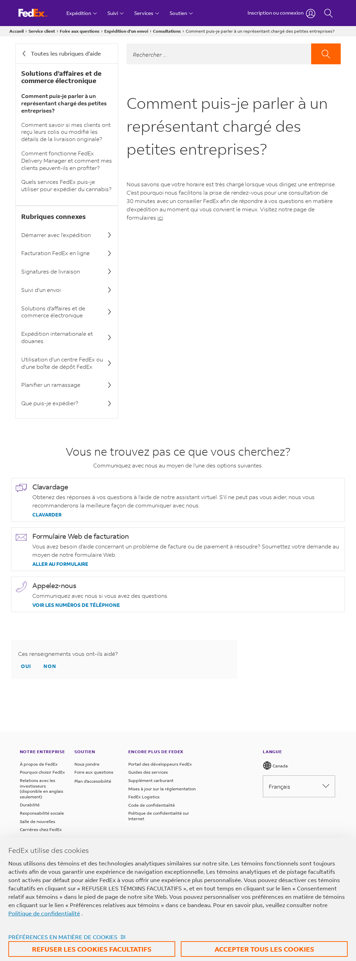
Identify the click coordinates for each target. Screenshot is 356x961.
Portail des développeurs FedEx (160, 764)
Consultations (167, 31)
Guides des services (148, 772)
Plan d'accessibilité (92, 781)
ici (160, 217)
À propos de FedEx (39, 764)
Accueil (16, 31)
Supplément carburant (150, 780)
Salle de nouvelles (37, 821)
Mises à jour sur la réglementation (162, 788)
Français (279, 786)
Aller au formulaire (60, 564)
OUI (26, 666)
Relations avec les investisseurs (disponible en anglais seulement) (41, 788)
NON (49, 666)
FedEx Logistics (144, 796)
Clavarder (47, 514)
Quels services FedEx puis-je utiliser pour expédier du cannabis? (66, 185)
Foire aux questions (79, 31)
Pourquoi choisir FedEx (42, 772)
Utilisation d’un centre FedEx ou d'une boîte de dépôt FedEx (62, 363)
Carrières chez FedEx (41, 829)
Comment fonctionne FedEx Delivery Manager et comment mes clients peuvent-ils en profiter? (66, 160)
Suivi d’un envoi (41, 289)
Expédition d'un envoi (126, 31)
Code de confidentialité (151, 805)
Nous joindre (86, 764)
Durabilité (30, 804)
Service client (42, 31)
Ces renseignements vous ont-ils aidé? (68, 653)
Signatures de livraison (50, 271)
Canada (280, 765)
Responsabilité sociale (42, 813)
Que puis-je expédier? (49, 403)
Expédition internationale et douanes (57, 337)
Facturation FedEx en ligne (55, 252)
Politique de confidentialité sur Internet (158, 816)
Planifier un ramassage (50, 384)
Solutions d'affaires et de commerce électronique (53, 311)
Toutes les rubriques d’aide (66, 53)
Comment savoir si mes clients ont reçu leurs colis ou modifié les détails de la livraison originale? (66, 132)
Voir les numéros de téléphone (76, 605)
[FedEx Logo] (39, 13)
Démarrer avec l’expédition (56, 234)
